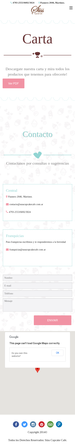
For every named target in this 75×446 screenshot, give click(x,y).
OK (57, 352)
